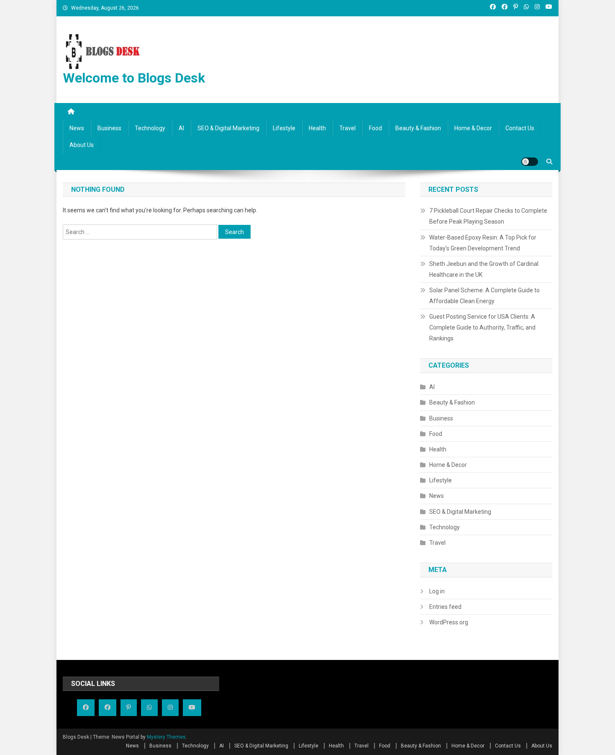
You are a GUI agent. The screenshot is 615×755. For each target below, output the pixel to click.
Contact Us (519, 128)
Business (109, 128)
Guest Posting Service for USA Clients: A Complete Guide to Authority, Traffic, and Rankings (482, 327)
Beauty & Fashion (418, 128)
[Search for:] (140, 231)
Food (375, 128)
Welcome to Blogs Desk (134, 78)
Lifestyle (284, 128)
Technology (150, 128)
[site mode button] (529, 161)
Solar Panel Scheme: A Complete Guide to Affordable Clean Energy (484, 295)
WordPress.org (448, 622)
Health (317, 128)
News (76, 128)
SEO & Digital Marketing (228, 128)
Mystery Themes (166, 737)
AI (181, 128)
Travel (347, 128)
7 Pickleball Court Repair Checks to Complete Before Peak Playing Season (488, 216)
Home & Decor (473, 128)
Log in (437, 591)
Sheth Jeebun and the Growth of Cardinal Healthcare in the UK (483, 269)
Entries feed (445, 606)
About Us (81, 145)
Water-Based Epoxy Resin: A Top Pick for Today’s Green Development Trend (482, 243)
